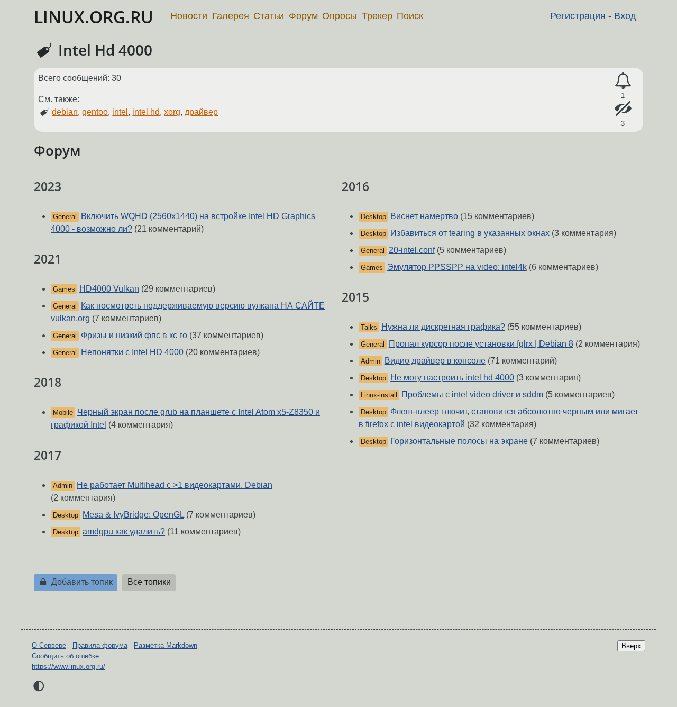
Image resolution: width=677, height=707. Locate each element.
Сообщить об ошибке (65, 656)
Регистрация (578, 16)
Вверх (631, 646)
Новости (188, 16)
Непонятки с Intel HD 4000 (132, 352)
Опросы (339, 16)
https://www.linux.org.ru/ (68, 666)
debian (65, 111)
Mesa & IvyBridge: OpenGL (133, 514)
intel (120, 111)
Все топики (149, 581)
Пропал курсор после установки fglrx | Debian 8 (481, 343)
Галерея (230, 16)
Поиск (410, 16)
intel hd (146, 111)
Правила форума (99, 645)
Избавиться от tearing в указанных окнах (470, 233)
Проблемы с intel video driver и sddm (472, 394)
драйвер (201, 111)
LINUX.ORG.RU (93, 16)
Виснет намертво (424, 216)
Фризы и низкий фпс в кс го (134, 335)
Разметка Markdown (165, 645)
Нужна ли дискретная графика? (443, 326)
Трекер (377, 16)
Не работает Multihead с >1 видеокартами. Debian (174, 485)
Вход (625, 16)
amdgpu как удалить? (124, 531)
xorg (172, 111)
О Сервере (49, 645)
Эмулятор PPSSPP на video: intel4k (457, 266)
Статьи (268, 16)
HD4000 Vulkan (109, 288)
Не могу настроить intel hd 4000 (452, 377)
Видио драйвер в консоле (435, 360)
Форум (303, 16)
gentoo (95, 111)
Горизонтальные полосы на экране (459, 441)
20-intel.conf (412, 250)
